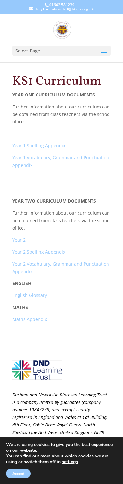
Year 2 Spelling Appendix (38, 252)
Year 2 (19, 240)
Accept (18, 473)
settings (70, 462)
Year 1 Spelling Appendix (38, 146)
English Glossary (29, 295)
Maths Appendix (29, 319)
